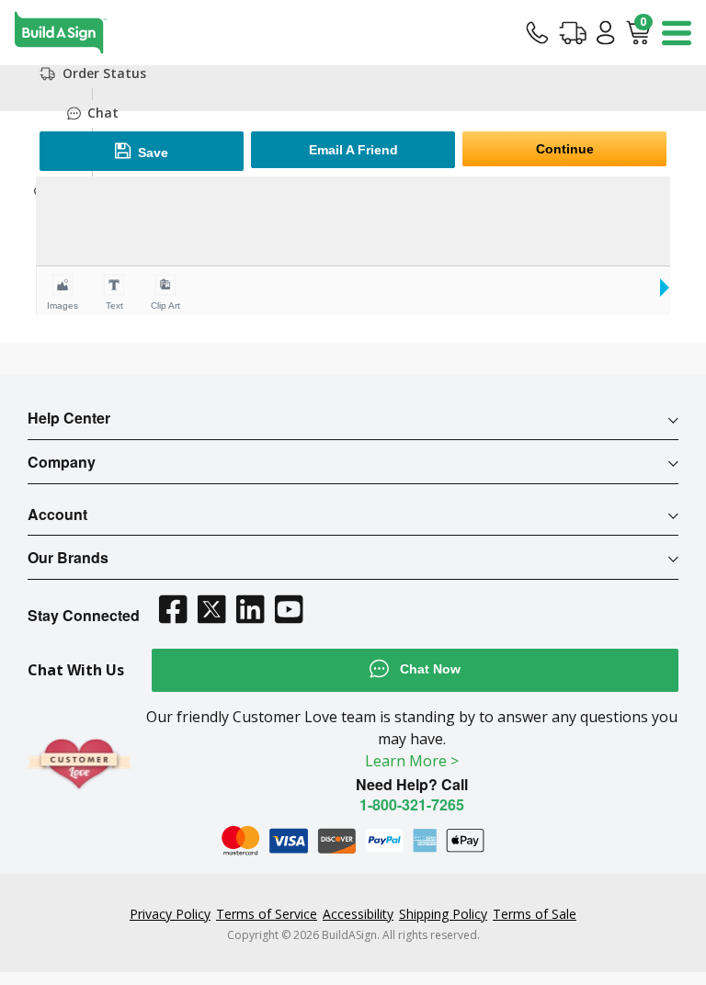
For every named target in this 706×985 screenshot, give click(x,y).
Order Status (104, 73)
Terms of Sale (534, 914)
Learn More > (412, 761)
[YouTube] (288, 609)
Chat (103, 113)
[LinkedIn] (250, 609)
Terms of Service (266, 914)
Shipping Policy (443, 914)
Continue (565, 149)
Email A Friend (353, 149)
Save (151, 152)
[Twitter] (211, 609)
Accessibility (358, 914)
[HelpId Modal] (537, 32)
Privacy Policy (170, 914)
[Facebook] (173, 609)
